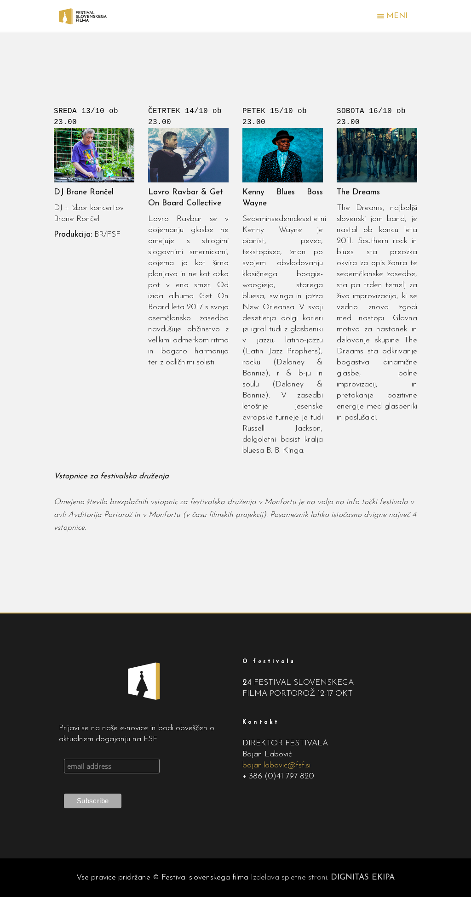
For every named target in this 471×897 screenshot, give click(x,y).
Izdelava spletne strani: (323, 877)
